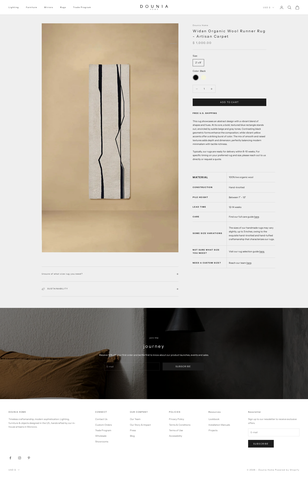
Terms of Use (176, 430)
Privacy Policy (176, 419)
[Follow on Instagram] (19, 458)
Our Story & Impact (140, 424)
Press (133, 430)
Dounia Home (200, 25)
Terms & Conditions (179, 424)
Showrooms (101, 441)
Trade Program (82, 7)
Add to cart (229, 102)
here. (262, 251)
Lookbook (214, 419)
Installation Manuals (219, 424)
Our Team (135, 419)
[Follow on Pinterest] (29, 458)
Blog (132, 435)
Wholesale (100, 435)
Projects (213, 430)
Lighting (14, 7)
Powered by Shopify (287, 470)
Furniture (31, 7)
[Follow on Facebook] (10, 458)
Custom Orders (103, 424)
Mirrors (48, 7)
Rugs (63, 7)
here (256, 216)
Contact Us (101, 419)
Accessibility (175, 435)
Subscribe (183, 366)
